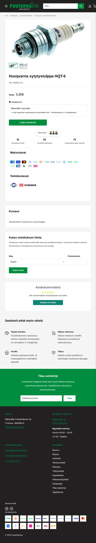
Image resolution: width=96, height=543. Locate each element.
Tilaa (69, 398)
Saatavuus (16, 102)
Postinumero (74, 256)
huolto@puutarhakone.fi (16, 455)
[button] (48, 132)
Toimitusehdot (58, 463)
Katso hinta (18, 270)
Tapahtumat (57, 492)
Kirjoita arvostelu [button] (48, 302)
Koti (6, 16)
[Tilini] (90, 6)
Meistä (55, 454)
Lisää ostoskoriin (28, 122)
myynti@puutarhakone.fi (16, 450)
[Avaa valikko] (6, 6)
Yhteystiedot (58, 471)
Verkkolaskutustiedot (14, 427)
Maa (11, 256)
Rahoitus (56, 467)
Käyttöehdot (58, 475)
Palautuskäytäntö (60, 479)
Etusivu (55, 450)
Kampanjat (14, 16)
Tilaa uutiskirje (59, 488)
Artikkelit (56, 458)
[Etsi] (81, 6)
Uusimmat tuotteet (26, 16)
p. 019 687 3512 (12, 461)
